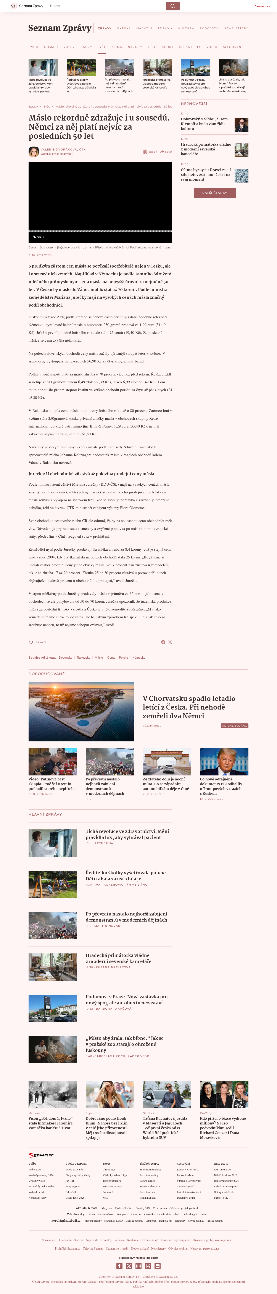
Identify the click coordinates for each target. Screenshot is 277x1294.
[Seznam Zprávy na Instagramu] (138, 1266)
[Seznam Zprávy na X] (129, 1266)
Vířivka (203, 1214)
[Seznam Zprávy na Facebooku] (119, 1266)
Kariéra (78, 1240)
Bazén (92, 1214)
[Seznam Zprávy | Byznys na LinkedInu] (158, 1266)
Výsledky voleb (37, 1180)
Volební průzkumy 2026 (41, 1175)
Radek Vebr (138, 1056)
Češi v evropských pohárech (183, 1208)
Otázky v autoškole (224, 1192)
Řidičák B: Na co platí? (226, 1186)
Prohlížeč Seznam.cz (67, 1248)
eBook (152, 151)
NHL (105, 1197)
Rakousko (83, 657)
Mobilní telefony (93, 1220)
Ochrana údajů (149, 1240)
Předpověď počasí (124, 1208)
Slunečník (136, 1214)
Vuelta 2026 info (74, 1169)
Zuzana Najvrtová (113, 967)
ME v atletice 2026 (112, 1186)
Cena (111, 657)
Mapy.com (106, 1208)
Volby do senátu (37, 1192)
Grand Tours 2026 (75, 1197)
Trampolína (122, 1214)
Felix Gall (71, 1192)
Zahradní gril (190, 1214)
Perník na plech (148, 1197)
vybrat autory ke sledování (56, 153)
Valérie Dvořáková (59, 149)
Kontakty (106, 1240)
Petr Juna (104, 843)
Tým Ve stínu (136, 884)
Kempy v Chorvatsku (188, 1169)
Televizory (180, 1220)
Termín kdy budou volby (41, 1186)
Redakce (119, 1240)
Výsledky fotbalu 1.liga (115, 1175)
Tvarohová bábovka (150, 1186)
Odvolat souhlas (178, 1248)
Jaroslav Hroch (110, 1056)
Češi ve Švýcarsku (186, 1186)
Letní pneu (151, 1220)
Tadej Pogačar (73, 1186)
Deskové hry (165, 1220)
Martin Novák (107, 925)
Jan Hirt (70, 1180)
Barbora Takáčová (114, 1008)
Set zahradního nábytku (169, 1214)
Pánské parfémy (215, 1220)
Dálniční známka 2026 (225, 1175)
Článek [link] (36, 174)
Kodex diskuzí (140, 1248)
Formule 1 (108, 1192)
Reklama (132, 1240)
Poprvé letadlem (185, 1175)
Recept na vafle (147, 1192)
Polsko (123, 657)
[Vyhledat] (173, 6)
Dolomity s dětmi (186, 1197)
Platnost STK (221, 1197)
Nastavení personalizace (204, 1248)
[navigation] (5, 6)
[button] (43, 67)
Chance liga (109, 1169)
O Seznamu (65, 1240)
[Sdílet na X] (170, 642)
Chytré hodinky (196, 1220)
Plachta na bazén (105, 1214)
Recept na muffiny (149, 1175)
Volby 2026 (35, 1169)
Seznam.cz (262, 6)
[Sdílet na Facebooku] (163, 642)
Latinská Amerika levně (189, 1192)
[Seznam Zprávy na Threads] (148, 1266)
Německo (138, 657)
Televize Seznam (93, 1248)
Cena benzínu (160, 1208)
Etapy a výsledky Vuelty (78, 1175)
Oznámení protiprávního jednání (212, 1240)
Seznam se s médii (117, 1248)
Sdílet (168, 151)
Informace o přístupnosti (175, 1240)
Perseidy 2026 (143, 1208)
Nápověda (92, 1240)
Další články (214, 192)
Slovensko (65, 657)
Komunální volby (38, 1197)
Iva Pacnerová (108, 884)
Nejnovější (194, 104)
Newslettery (158, 1248)
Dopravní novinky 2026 (226, 1180)
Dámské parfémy (134, 1220)
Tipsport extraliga (112, 1180)
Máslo (99, 657)
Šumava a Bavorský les (189, 1180)
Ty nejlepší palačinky (150, 1169)
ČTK (82, 149)
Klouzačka (149, 1214)
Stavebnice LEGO (113, 1220)
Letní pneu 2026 (222, 1169)
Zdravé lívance (147, 1180)
